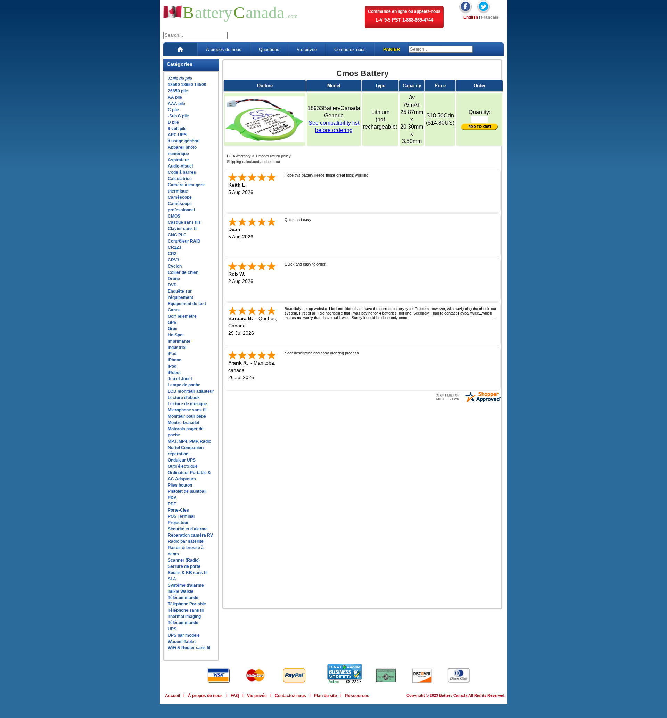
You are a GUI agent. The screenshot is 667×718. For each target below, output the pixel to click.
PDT (172, 503)
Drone (174, 278)
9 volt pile (177, 128)
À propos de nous (223, 49)
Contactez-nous (350, 49)
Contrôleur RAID (184, 241)
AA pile (175, 97)
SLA (172, 579)
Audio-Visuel (180, 166)
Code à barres (182, 172)
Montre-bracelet (183, 422)
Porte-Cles (178, 510)
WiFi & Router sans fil (189, 647)
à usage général (183, 141)
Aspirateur (178, 159)
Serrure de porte (184, 566)
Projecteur (178, 522)
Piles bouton (180, 485)
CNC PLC (177, 234)
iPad (172, 353)
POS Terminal (181, 516)
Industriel (177, 347)
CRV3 (173, 260)
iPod (172, 366)
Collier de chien (183, 272)
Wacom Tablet (182, 641)
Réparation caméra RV (190, 535)
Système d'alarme (186, 585)
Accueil (172, 695)
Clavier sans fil (182, 228)
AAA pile (176, 103)
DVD (172, 285)
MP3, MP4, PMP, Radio (189, 441)
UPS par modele (184, 635)
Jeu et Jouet (180, 378)
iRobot (174, 372)
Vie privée (307, 49)
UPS (172, 629)
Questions (269, 49)
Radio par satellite (186, 541)
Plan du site (325, 695)
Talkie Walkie (180, 591)
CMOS (174, 216)
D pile (173, 122)
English (470, 17)
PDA (172, 497)
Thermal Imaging (184, 616)
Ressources (357, 695)
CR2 (172, 253)
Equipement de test (187, 303)
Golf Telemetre (182, 316)
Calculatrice (180, 178)
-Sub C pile (178, 116)
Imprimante (179, 341)
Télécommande (183, 597)
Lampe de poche (184, 385)
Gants (174, 310)
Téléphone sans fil (186, 610)
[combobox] (195, 35)
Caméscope (180, 197)
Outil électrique (183, 466)
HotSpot (176, 335)
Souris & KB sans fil (187, 572)
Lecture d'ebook (184, 397)
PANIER (391, 49)
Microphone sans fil (187, 410)
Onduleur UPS (182, 460)
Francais (490, 17)
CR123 (174, 247)
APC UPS (177, 134)
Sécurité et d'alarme (188, 529)
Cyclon (175, 266)
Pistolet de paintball (187, 491)
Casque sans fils (184, 222)
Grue (173, 328)
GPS (172, 322)
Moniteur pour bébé (187, 416)
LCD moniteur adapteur (191, 391)
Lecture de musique (187, 403)
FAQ (235, 695)
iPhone (174, 360)
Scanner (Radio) (184, 560)
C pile (173, 109)
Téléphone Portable (187, 604)
